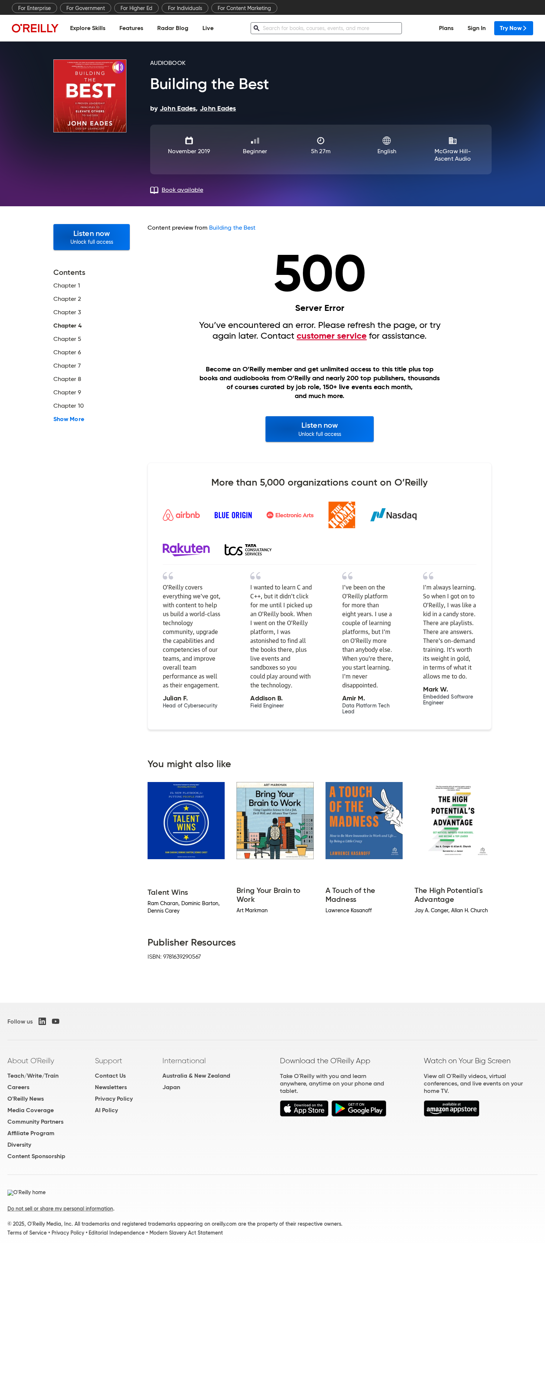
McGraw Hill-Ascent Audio (453, 155)
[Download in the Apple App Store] (304, 1114)
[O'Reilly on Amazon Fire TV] (452, 1114)
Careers (18, 1087)
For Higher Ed (136, 8)
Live (208, 28)
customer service (332, 335)
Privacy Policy (114, 1099)
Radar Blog (172, 28)
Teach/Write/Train (33, 1076)
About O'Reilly (30, 1060)
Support (108, 1060)
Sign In (477, 28)
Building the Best (232, 227)
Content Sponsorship (36, 1156)
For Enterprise (34, 8)
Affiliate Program (30, 1133)
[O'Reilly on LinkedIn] (42, 1021)
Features (131, 28)
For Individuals (185, 8)
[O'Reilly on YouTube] (55, 1021)
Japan (171, 1087)
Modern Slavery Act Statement (186, 1232)
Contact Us (110, 1076)
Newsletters (111, 1087)
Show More (68, 419)
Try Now (511, 28)
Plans (446, 28)
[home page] (35, 28)
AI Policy (106, 1110)
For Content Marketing (244, 8)
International (184, 1060)
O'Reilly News (25, 1099)
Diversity (19, 1145)
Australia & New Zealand (196, 1076)
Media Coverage (30, 1110)
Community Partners (35, 1122)
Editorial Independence (117, 1232)
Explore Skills (87, 28)
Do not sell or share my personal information (60, 1208)
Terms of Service (27, 1232)
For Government (85, 8)
